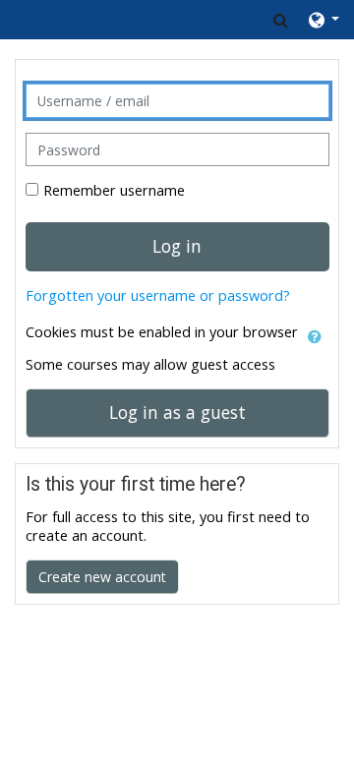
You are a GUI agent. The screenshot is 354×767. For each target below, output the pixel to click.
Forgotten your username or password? (158, 295)
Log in (177, 246)
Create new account (102, 576)
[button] (281, 19)
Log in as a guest (177, 412)
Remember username (114, 190)
